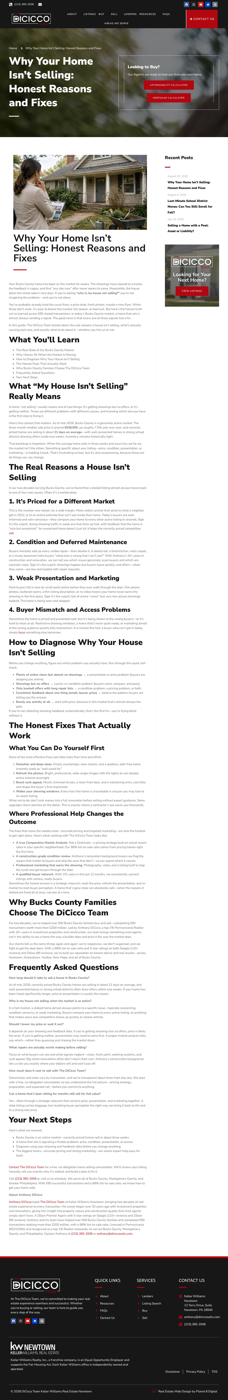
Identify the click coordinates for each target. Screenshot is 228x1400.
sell (11, 533)
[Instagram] (193, 4)
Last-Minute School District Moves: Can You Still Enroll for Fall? (190, 207)
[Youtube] (200, 4)
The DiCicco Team (52, 1202)
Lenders (130, 14)
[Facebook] (186, 4)
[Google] (215, 4)
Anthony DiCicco (20, 1202)
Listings (90, 14)
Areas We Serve (116, 23)
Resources (147, 14)
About (72, 14)
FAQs (166, 14)
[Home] (208, 4)
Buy (101, 14)
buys (22, 632)
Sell (114, 14)
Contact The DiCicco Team (26, 1167)
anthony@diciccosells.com (115, 1234)
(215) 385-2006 (26, 1179)
